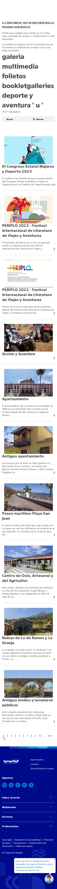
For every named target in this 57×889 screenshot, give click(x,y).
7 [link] (27, 735)
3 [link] (11, 735)
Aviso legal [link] (7, 840)
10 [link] (40, 735)
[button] (37, 119)
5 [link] (19, 735)
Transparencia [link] (19, 843)
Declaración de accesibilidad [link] (28, 840)
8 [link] (31, 735)
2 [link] (7, 735)
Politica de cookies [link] (24, 846)
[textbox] (18, 119)
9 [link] (35, 735)
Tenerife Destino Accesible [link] (42, 768)
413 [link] (50, 735)
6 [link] (23, 735)
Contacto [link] (35, 764)
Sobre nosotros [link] (37, 759)
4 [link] (15, 735)
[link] (28, 161)
